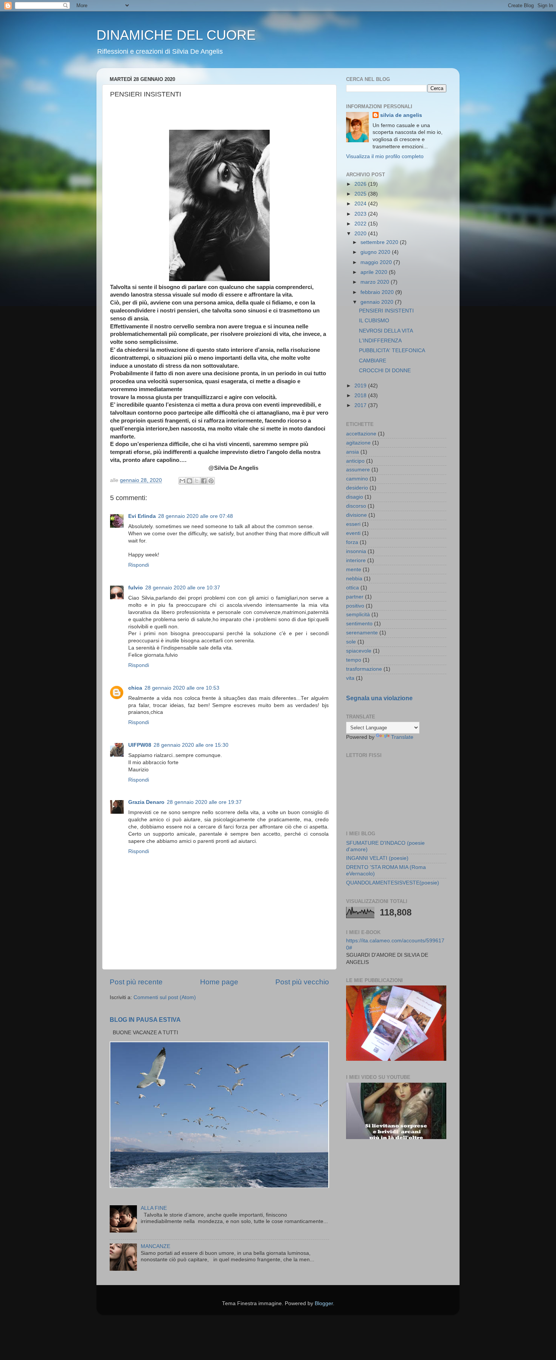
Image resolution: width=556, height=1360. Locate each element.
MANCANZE (155, 1246)
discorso (356, 506)
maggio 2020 (376, 262)
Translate (402, 737)
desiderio (357, 488)
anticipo (355, 461)
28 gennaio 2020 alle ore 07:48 (195, 516)
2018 (361, 395)
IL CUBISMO (374, 320)
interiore (356, 560)
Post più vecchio (302, 982)
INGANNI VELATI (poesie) (377, 858)
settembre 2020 (380, 242)
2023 (361, 214)
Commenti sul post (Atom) (165, 997)
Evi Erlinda (142, 516)
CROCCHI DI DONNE (385, 370)
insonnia (356, 551)
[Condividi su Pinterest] (211, 481)
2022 (361, 224)
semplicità (358, 614)
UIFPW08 (139, 745)
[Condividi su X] (196, 481)
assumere (358, 470)
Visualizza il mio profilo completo (385, 156)
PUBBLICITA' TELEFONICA (392, 350)
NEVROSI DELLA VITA (386, 331)
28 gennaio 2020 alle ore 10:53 (181, 688)
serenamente (362, 633)
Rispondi (138, 565)
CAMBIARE (372, 361)
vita (350, 678)
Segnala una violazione (379, 698)
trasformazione (364, 669)
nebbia (354, 578)
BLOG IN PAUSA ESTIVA (145, 1020)
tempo (353, 660)
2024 (361, 204)
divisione (356, 515)
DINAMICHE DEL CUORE (176, 35)
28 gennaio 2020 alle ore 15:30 (191, 745)
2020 (361, 233)
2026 (361, 184)
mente (353, 569)
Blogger (324, 1303)
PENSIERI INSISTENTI (386, 311)
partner (354, 597)
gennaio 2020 (377, 302)
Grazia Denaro (146, 802)
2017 (361, 405)
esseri (353, 524)
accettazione (361, 434)
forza (352, 542)
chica (135, 688)
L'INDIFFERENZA (380, 340)
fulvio (135, 588)
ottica (352, 588)
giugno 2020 (376, 252)
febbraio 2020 (377, 292)
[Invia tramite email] (182, 481)
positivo (355, 606)
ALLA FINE (154, 1208)
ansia (352, 452)
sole (351, 642)
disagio (354, 497)
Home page (219, 982)
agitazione (358, 443)
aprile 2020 (374, 272)
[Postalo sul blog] (189, 481)
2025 (361, 194)
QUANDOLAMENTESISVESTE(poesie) (392, 883)
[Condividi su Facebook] (204, 481)
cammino (357, 479)
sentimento (359, 623)
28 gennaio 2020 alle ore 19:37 (204, 802)
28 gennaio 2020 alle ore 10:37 (182, 588)
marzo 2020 (375, 282)
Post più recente (136, 982)
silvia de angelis (401, 115)
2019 (361, 386)
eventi (353, 533)
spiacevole (358, 651)
